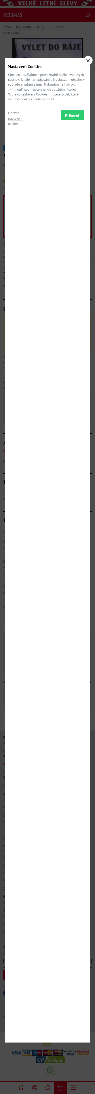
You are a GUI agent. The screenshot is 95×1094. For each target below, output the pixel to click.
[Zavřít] (88, 60)
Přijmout (72, 115)
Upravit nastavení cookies (15, 118)
